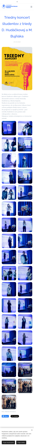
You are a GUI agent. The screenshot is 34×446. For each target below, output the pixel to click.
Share (6, 416)
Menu (31, 6)
